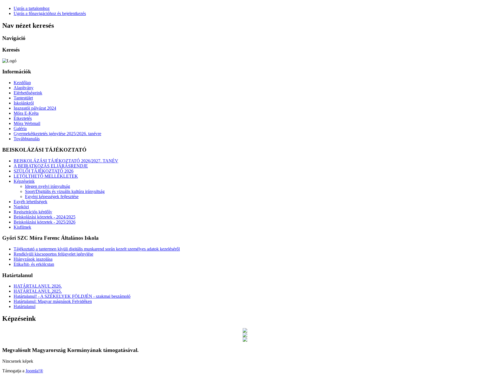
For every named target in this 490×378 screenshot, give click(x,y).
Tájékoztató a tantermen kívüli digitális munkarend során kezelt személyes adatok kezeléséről (97, 249)
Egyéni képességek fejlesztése (52, 196)
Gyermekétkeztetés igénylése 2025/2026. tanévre (57, 133)
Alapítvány (23, 87)
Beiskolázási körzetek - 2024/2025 (44, 217)
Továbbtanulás (27, 138)
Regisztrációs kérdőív (33, 211)
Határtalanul (24, 306)
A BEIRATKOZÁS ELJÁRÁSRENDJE (51, 165)
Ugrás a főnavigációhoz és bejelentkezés (50, 13)
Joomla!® (34, 370)
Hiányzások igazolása (33, 259)
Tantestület (23, 97)
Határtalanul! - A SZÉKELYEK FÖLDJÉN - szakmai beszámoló (72, 296)
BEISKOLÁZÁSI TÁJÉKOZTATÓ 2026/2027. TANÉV (66, 160)
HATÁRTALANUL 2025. (38, 291)
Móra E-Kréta (26, 113)
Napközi (21, 206)
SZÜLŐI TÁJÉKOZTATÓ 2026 (43, 171)
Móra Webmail (27, 123)
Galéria (20, 128)
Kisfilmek (22, 227)
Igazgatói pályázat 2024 (35, 108)
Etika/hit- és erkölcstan (34, 264)
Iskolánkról (24, 103)
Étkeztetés (23, 118)
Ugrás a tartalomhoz (32, 8)
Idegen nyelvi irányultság (47, 186)
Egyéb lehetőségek (30, 201)
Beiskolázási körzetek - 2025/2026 (44, 222)
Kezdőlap (22, 82)
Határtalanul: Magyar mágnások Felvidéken (53, 301)
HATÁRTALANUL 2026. (38, 286)
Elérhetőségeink (28, 92)
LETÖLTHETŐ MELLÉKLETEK (46, 176)
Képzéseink (24, 181)
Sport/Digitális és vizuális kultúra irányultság (65, 191)
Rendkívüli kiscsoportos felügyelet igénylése (53, 254)
